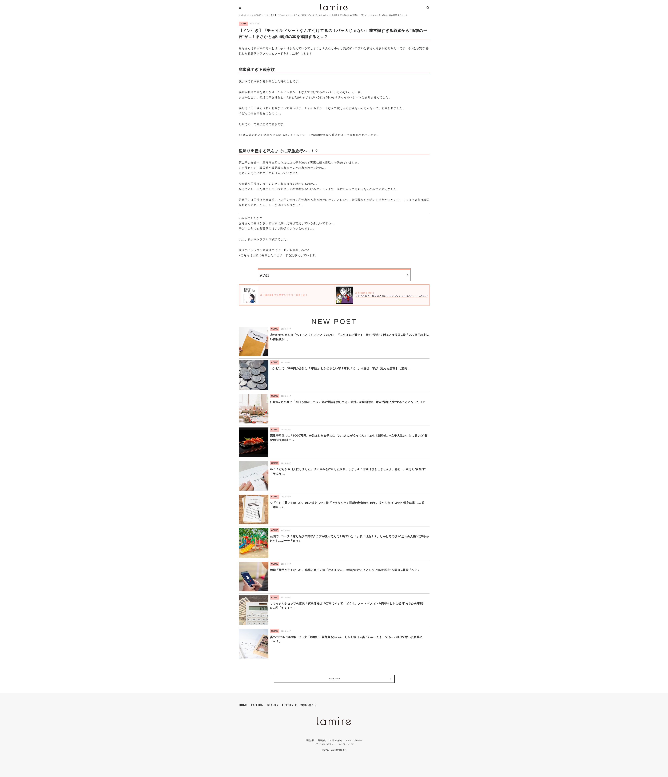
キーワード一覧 (346, 744)
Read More (334, 678)
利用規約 (322, 740)
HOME (243, 705)
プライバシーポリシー (325, 744)
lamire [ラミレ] (334, 7)
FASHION (257, 705)
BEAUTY (273, 705)
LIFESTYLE (289, 705)
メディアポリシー (353, 740)
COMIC (257, 15)
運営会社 (310, 740)
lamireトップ (245, 15)
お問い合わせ (308, 705)
